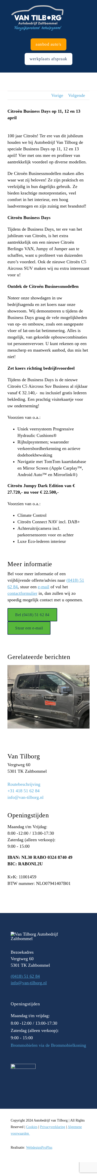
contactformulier (22, 593)
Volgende (76, 95)
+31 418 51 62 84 (23, 790)
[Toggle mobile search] (86, 2)
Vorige (57, 95)
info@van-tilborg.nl (25, 797)
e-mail (43, 586)
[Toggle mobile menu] (95, 2)
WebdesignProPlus (39, 1147)
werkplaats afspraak (48, 58)
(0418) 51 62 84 (25, 976)
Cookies (31, 1127)
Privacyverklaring (52, 1127)
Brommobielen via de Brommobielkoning (48, 1045)
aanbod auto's (48, 44)
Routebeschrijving (23, 784)
